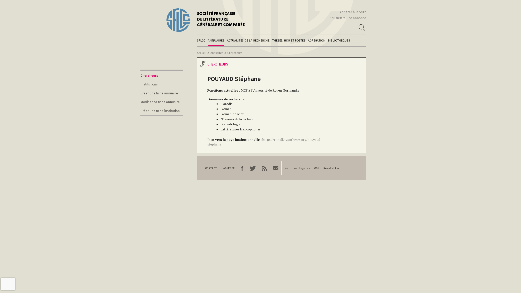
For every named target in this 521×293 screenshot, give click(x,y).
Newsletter (331, 168)
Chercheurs (234, 53)
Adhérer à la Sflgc (353, 12)
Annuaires (216, 40)
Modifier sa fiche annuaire (160, 102)
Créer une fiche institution (160, 111)
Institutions (149, 84)
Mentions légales (297, 168)
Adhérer (229, 168)
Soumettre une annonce (348, 18)
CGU (316, 168)
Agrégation (316, 40)
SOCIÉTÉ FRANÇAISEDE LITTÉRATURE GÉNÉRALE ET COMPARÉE (221, 19)
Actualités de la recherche (248, 40)
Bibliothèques (339, 40)
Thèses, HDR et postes (288, 40)
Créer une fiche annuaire (159, 93)
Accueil (201, 53)
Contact (211, 168)
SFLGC (201, 40)
